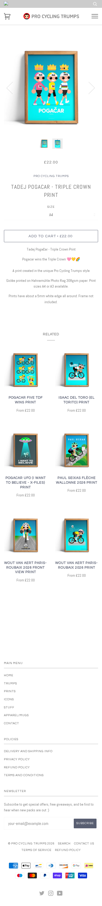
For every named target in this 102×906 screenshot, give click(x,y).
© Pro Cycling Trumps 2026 (31, 843)
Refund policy (17, 767)
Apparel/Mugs (16, 715)
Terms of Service (36, 850)
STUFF (9, 707)
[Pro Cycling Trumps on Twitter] (42, 894)
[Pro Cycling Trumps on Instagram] (51, 894)
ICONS (9, 699)
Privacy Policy (17, 759)
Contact (11, 723)
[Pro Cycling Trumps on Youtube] (60, 894)
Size (51, 206)
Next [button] (88, 87)
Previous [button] (13, 87)
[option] (51, 88)
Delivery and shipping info (28, 751)
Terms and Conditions (24, 775)
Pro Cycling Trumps (51, 176)
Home (8, 675)
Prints (10, 691)
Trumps (10, 683)
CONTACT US (84, 843)
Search (64, 843)
